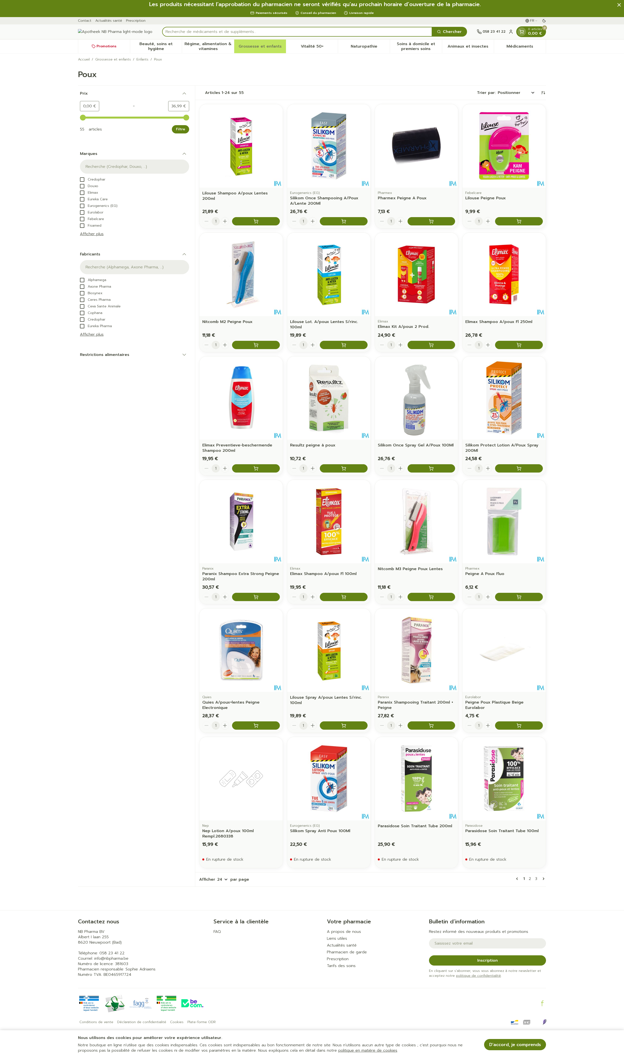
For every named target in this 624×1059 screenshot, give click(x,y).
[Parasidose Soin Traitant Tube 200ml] (416, 778)
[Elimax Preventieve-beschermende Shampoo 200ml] (241, 398)
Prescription (136, 20)
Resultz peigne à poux (312, 445)
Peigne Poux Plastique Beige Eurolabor (494, 705)
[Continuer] (542, 878)
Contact (84, 20)
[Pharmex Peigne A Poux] (416, 146)
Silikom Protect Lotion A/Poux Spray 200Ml (501, 448)
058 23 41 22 (112, 953)
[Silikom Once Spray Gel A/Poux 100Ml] (416, 398)
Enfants (142, 59)
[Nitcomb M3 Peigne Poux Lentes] (416, 521)
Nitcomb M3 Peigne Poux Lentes (410, 569)
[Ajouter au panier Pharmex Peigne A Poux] (431, 221)
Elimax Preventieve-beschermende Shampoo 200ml (237, 448)
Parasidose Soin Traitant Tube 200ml (415, 826)
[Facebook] (542, 1003)
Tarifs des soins (341, 965)
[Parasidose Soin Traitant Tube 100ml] (504, 778)
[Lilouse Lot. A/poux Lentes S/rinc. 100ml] (328, 274)
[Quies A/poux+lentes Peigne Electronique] (241, 650)
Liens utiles (337, 938)
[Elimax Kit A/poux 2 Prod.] (416, 274)
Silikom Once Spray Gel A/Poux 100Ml (416, 445)
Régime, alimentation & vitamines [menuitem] (209, 46)
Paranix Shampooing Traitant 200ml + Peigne (415, 705)
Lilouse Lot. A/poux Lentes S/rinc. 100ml (324, 324)
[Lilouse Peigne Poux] (504, 146)
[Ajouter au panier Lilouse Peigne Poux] (519, 221)
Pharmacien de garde (347, 952)
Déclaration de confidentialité (141, 1022)
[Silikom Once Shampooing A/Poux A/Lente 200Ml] (328, 146)
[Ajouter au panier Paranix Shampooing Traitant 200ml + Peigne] (431, 725)
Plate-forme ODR (201, 1022)
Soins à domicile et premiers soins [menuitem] (419, 46)
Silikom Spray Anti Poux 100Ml (320, 831)
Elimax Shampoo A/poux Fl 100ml (323, 574)
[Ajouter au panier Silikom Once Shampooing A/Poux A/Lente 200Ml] (344, 221)
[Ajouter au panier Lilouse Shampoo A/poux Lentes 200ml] (256, 221)
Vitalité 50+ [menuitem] (319, 47)
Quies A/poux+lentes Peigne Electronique (231, 705)
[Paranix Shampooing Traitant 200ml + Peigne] (416, 650)
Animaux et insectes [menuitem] (471, 47)
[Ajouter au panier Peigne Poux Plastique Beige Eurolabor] (519, 725)
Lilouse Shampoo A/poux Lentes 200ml (235, 196)
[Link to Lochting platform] (544, 1022)
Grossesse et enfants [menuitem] (262, 47)
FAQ (217, 931)
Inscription (487, 960)
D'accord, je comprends (515, 1044)
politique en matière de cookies (367, 1050)
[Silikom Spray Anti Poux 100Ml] (328, 778)
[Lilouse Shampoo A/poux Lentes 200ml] (241, 146)
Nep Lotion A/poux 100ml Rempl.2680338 (228, 833)
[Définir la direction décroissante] (543, 93)
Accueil (84, 59)
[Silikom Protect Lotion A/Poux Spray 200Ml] (504, 398)
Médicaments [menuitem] (526, 47)
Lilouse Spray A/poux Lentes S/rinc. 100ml (326, 700)
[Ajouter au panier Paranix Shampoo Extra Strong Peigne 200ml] (256, 597)
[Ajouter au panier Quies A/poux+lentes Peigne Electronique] (256, 725)
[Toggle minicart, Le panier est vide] (521, 31)
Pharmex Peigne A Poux (402, 198)
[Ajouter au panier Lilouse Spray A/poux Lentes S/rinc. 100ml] (344, 725)
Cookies (177, 1022)
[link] (518, 878)
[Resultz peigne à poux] (328, 398)
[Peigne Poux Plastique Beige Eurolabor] (504, 650)
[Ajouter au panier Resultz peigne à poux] (344, 468)
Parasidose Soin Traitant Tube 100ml (502, 831)
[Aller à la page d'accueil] (115, 31)
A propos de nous (344, 931)
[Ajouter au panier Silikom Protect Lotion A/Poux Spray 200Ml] (519, 468)
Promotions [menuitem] (107, 46)
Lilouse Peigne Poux (485, 198)
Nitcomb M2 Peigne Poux (227, 322)
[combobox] (297, 32)
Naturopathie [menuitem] (370, 47)
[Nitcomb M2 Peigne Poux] (241, 274)
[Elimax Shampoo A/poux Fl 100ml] (328, 521)
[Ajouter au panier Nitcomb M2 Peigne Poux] (256, 345)
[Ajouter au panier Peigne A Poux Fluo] (519, 597)
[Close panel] (619, 5)
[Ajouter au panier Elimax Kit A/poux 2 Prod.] (431, 345)
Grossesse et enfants (113, 59)
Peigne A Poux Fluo (484, 574)
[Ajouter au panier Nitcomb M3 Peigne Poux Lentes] (431, 597)
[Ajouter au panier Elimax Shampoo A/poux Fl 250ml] (519, 345)
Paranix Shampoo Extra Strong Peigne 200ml (240, 576)
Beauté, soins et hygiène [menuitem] (160, 46)
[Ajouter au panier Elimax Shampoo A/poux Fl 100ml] (344, 597)
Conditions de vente (96, 1022)
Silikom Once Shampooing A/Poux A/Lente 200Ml (324, 200)
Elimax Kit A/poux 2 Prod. (403, 327)
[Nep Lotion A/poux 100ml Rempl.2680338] (241, 778)
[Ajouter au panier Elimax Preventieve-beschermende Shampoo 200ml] (256, 468)
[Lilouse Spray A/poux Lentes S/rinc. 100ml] (328, 650)
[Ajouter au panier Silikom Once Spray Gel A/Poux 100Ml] (431, 468)
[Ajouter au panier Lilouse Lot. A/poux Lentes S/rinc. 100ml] (344, 345)
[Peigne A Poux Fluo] (504, 521)
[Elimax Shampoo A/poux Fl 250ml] (504, 274)
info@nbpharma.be (111, 958)
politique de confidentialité (478, 975)
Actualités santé (108, 20)
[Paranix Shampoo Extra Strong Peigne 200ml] (241, 521)
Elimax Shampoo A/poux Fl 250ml (498, 322)
